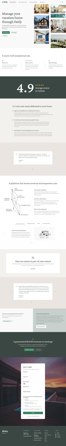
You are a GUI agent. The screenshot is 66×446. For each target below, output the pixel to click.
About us (46, 432)
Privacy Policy (37, 408)
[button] (61, 2)
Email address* (26, 386)
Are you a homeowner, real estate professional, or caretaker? (32, 397)
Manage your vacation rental (26, 433)
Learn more (33, 268)
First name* (25, 371)
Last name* (25, 376)
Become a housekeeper (36, 435)
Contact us (5, 35)
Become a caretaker (37, 432)
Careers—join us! (48, 434)
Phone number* (26, 381)
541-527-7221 (36, 416)
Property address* (27, 391)
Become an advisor (37, 440)
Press (46, 436)
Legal (46, 440)
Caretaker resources (38, 438)
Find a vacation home (27, 436)
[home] (5, 2)
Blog (45, 438)
